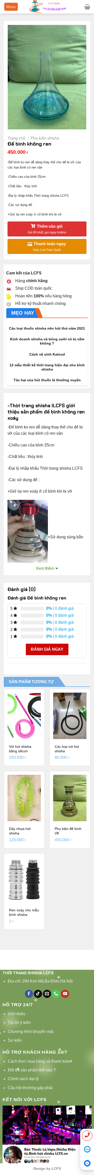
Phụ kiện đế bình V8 (68, 831)
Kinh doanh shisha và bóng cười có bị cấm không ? (47, 341)
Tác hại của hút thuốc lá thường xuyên (47, 380)
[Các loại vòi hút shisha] (69, 716)
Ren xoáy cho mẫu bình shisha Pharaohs (24, 914)
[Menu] (11, 7)
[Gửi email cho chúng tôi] (47, 994)
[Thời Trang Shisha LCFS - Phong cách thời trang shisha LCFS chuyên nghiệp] (47, 6)
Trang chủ (16, 138)
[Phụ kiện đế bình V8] (69, 798)
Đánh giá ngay (47, 649)
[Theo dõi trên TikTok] (38, 994)
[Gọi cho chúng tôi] (56, 994)
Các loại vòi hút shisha (67, 749)
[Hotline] (87, 1136)
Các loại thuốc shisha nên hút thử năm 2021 (47, 328)
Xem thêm (45, 568)
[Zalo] (87, 1149)
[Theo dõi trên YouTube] (65, 994)
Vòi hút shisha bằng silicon (20, 749)
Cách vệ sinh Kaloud (47, 354)
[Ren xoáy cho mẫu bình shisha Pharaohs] (24, 880)
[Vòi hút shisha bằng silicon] (24, 716)
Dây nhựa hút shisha (20, 831)
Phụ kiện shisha (45, 138)
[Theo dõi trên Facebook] (29, 994)
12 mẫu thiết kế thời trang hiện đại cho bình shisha (47, 367)
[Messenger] (87, 1163)
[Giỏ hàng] (87, 6)
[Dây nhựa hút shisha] (24, 798)
